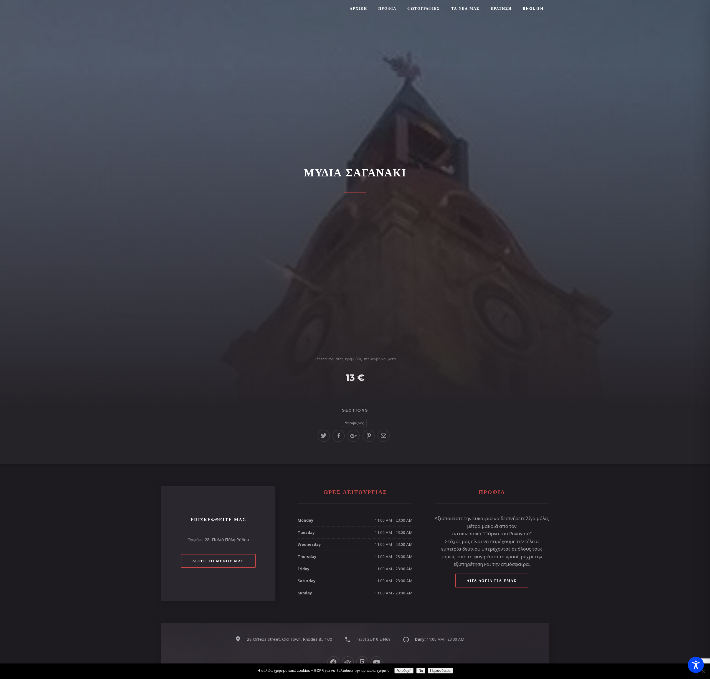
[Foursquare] (362, 662)
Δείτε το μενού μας (218, 561)
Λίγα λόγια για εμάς (492, 580)
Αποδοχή (404, 670)
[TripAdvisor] (348, 662)
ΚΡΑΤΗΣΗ (501, 8)
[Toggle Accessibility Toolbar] (695, 664)
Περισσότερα (440, 670)
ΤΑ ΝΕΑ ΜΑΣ (465, 8)
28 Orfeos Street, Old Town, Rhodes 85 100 (289, 639)
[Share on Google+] (354, 436)
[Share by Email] (383, 436)
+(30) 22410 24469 (373, 639)
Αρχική (358, 8)
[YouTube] (377, 662)
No (421, 670)
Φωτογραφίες (423, 8)
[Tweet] (324, 436)
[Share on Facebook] (339, 436)
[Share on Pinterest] (368, 436)
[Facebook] (333, 662)
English (533, 8)
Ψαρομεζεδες (354, 422)
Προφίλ (387, 8)
